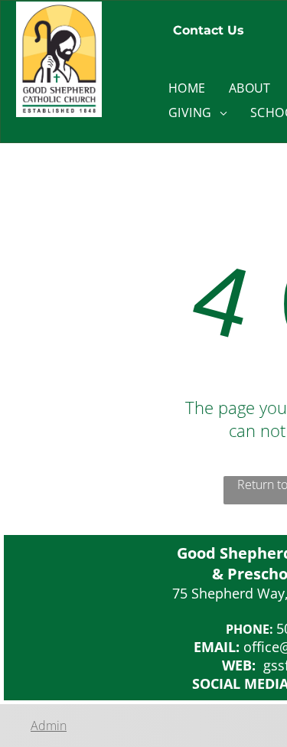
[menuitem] (187, 88)
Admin (49, 725)
